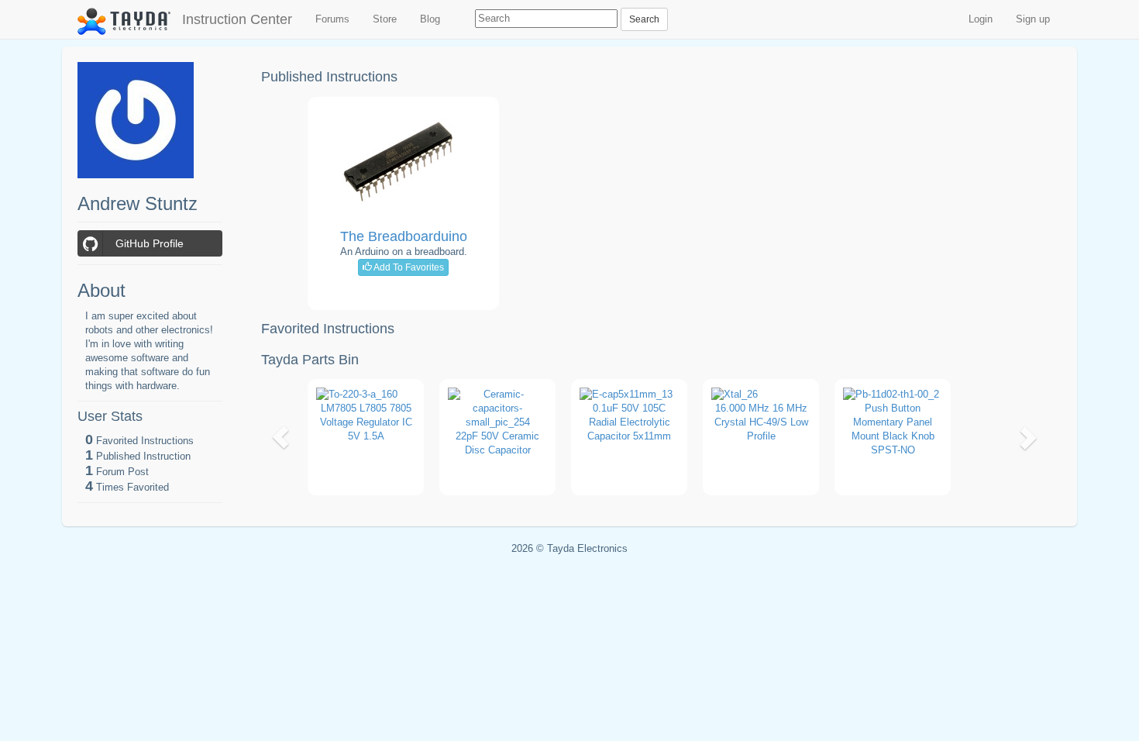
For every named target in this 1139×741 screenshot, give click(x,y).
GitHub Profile (149, 243)
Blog (430, 19)
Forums (332, 19)
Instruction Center (237, 19)
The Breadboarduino (403, 236)
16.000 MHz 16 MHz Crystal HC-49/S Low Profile (761, 422)
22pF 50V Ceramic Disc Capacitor (497, 443)
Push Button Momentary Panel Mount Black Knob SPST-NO (893, 429)
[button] (281, 437)
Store (385, 19)
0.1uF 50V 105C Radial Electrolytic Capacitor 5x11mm (629, 422)
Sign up (1033, 19)
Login (981, 19)
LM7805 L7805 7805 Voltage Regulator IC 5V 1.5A (366, 422)
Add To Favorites (408, 267)
